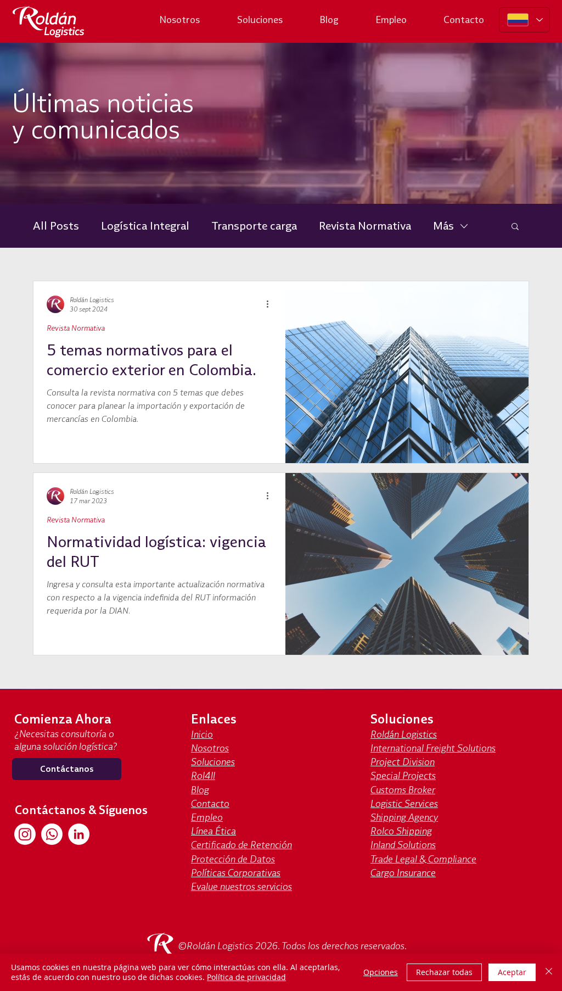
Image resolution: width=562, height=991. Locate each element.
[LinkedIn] (78, 834)
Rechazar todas (444, 972)
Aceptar (512, 972)
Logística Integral (145, 225)
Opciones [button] (380, 972)
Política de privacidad (246, 977)
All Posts (56, 225)
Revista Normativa (365, 225)
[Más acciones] (271, 304)
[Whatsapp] (52, 834)
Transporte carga (254, 225)
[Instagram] (25, 834)
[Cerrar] (548, 972)
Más (443, 225)
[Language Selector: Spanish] (524, 19)
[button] (515, 227)
